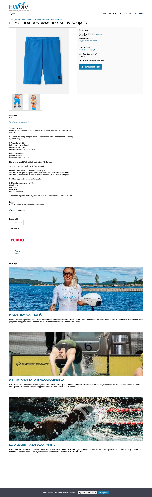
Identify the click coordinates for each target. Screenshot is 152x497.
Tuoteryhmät (111, 13)
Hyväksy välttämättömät (87, 493)
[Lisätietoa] (10, 210)
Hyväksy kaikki (103, 493)
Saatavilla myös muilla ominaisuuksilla (88, 40)
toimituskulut (99, 34)
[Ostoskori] (137, 13)
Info (130, 13)
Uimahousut (56, 20)
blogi (123, 13)
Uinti (23, 20)
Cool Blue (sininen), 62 (87, 50)
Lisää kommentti (16, 223)
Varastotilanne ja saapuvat (19, 122)
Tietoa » (72, 493)
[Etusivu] (20, 11)
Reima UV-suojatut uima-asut (39, 20)
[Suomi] (141, 14)
